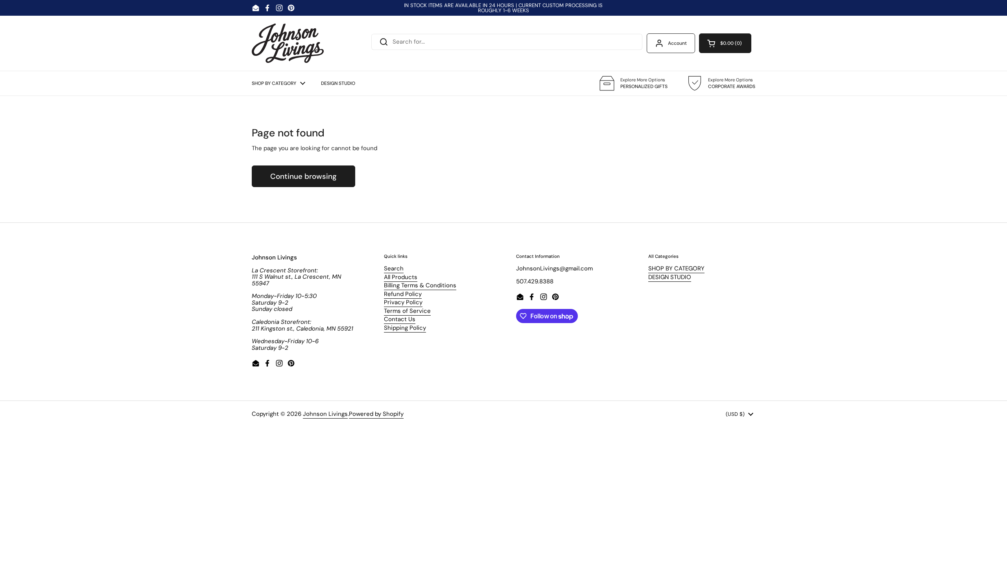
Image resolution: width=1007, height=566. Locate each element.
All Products (400, 277)
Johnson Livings (325, 414)
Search (394, 268)
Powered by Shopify (376, 414)
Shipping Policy (405, 328)
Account (677, 43)
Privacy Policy (403, 302)
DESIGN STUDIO (669, 277)
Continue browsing (303, 176)
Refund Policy (403, 294)
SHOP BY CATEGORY (676, 268)
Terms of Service (407, 311)
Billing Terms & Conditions (420, 285)
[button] (725, 43)
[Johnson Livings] (288, 43)
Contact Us (399, 319)
